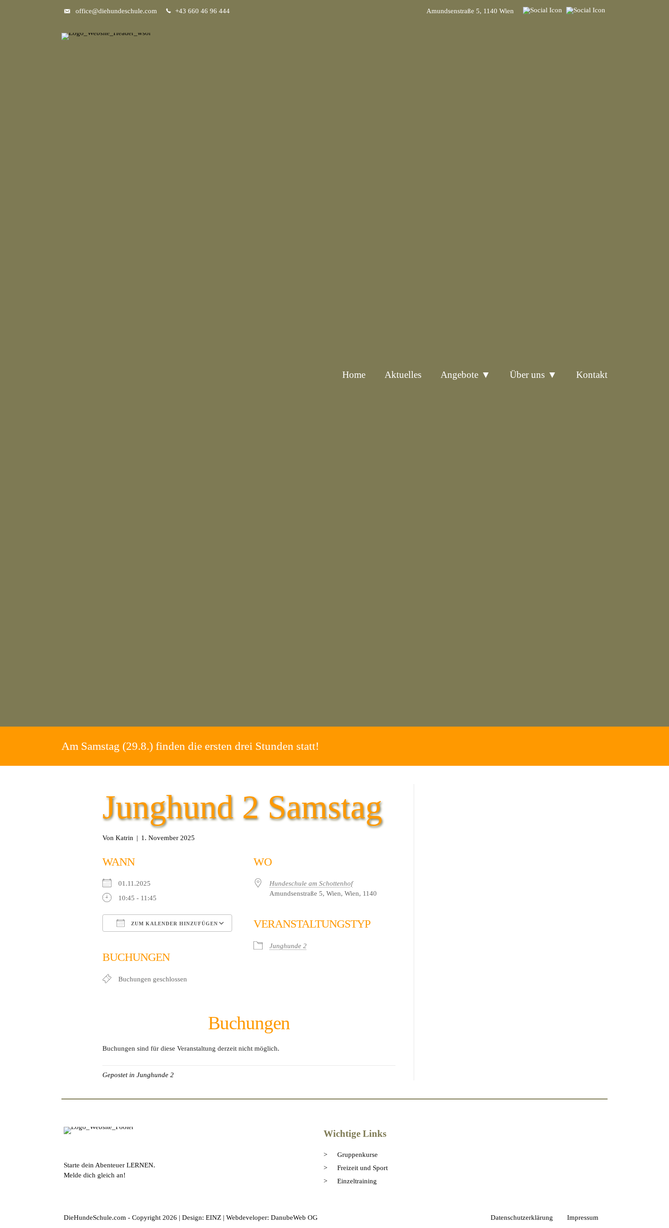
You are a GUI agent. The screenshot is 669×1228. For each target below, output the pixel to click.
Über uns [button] (527, 374)
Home (353, 374)
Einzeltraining (357, 1181)
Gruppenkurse (357, 1154)
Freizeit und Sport (362, 1167)
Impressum (582, 1217)
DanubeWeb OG (294, 1217)
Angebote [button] (459, 374)
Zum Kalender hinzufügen (173, 923)
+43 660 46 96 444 (202, 11)
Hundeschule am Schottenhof (311, 883)
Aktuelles (403, 374)
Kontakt (592, 374)
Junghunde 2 (288, 945)
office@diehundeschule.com (116, 11)
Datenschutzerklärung (522, 1217)
